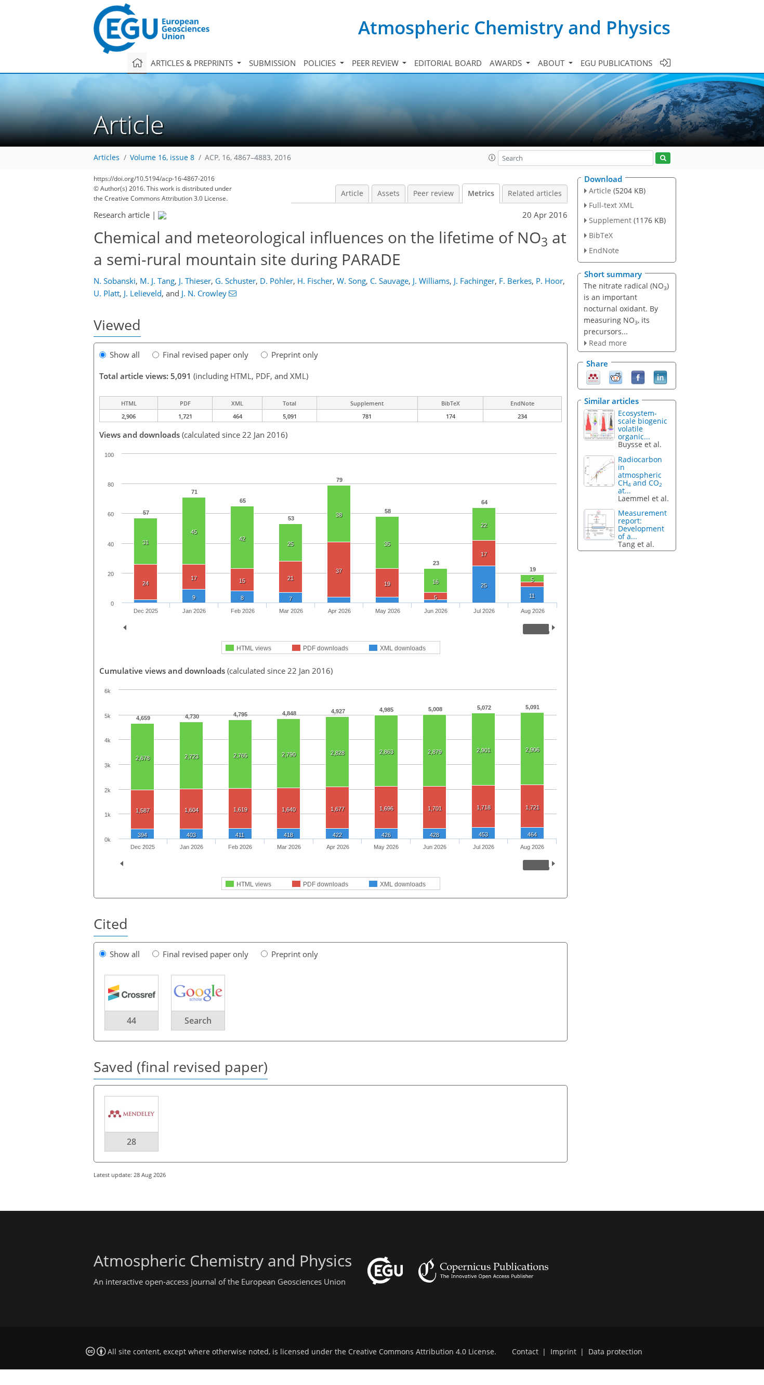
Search (198, 1020)
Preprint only (294, 354)
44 (131, 1020)
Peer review (433, 193)
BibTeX (601, 235)
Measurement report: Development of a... (642, 524)
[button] (492, 157)
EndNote (604, 250)
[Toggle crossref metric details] (131, 992)
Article (352, 193)
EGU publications (616, 63)
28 (131, 1141)
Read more (608, 343)
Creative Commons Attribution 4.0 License (421, 1351)
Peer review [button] (376, 63)
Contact (525, 1351)
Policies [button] (321, 63)
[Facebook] (638, 377)
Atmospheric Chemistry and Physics (514, 27)
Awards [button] (507, 63)
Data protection (615, 1351)
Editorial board (448, 63)
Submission (272, 63)
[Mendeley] (593, 377)
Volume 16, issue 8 (162, 157)
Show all (125, 354)
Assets (388, 193)
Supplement (610, 220)
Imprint (563, 1351)
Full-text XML (611, 205)
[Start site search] (662, 158)
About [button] (552, 63)
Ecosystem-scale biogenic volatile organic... (642, 424)
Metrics (481, 193)
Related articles (535, 193)
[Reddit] (616, 377)
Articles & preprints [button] (193, 63)
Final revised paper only (205, 354)
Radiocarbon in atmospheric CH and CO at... (640, 474)
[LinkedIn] (660, 377)
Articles (107, 157)
